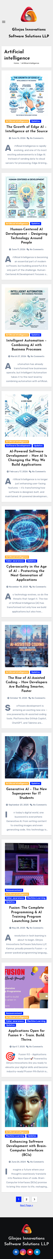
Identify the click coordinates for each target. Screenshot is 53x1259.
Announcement (14, 890)
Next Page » (26, 1205)
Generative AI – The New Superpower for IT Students (26, 794)
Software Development (18, 446)
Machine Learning (36, 898)
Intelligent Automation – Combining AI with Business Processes (26, 345)
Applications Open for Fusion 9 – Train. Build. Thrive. (26, 1035)
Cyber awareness (15, 561)
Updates (35, 121)
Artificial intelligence (17, 121)
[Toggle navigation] (3, 22)
